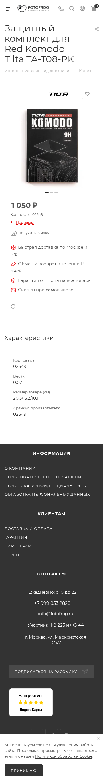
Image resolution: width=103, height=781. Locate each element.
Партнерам (18, 546)
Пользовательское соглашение (44, 477)
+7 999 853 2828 (52, 603)
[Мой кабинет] (82, 9)
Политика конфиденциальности (46, 485)
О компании (20, 468)
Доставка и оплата (29, 528)
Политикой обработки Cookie (63, 756)
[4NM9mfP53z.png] (51, 147)
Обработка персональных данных (47, 494)
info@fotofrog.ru (55, 613)
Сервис (13, 555)
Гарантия (16, 537)
